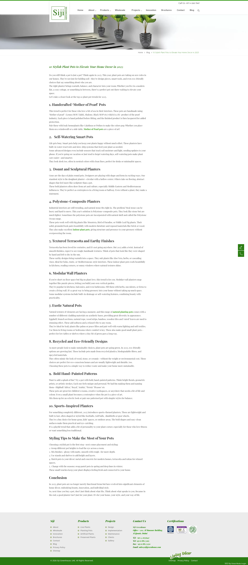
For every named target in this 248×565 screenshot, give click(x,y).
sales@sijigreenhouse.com (150, 547)
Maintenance (113, 534)
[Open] (241, 247)
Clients (111, 537)
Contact (56, 540)
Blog (55, 544)
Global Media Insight (238, 563)
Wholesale (57, 530)
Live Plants (85, 527)
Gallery (111, 540)
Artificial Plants (87, 534)
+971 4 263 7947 (193, 3)
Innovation (58, 534)
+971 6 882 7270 (143, 544)
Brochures (57, 537)
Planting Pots (86, 530)
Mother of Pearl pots (93, 129)
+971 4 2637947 (143, 538)
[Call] (241, 253)
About (55, 527)
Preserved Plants (87, 537)
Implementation (115, 530)
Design (111, 527)
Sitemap (56, 550)
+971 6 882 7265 (142, 541)
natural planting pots (123, 311)
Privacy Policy (59, 547)
